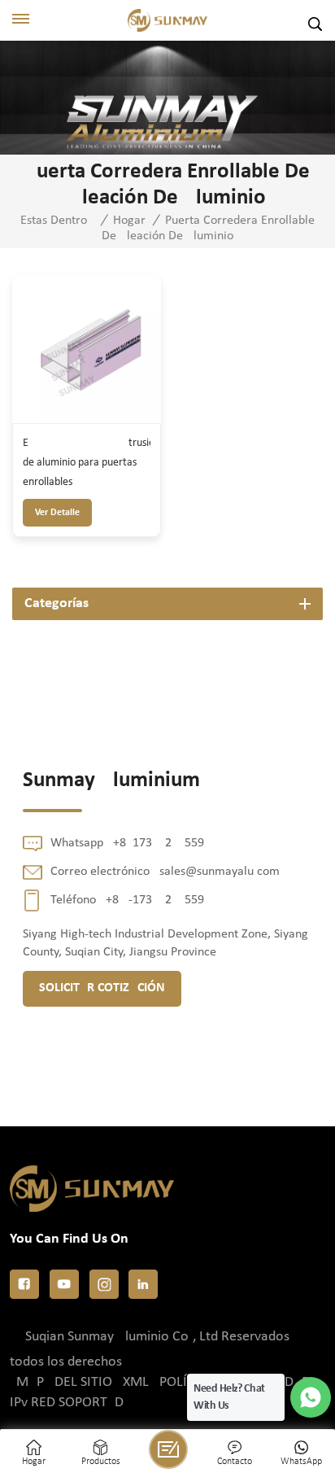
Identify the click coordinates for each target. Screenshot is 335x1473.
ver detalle (57, 513)
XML (136, 1382)
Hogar (129, 220)
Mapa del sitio (64, 1382)
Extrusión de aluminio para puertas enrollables (86, 462)
